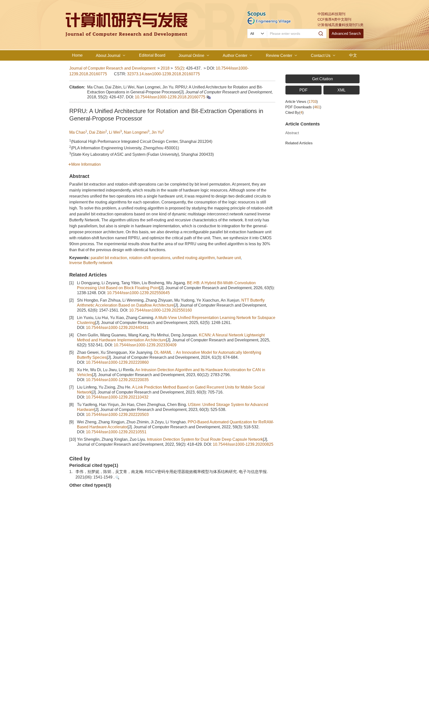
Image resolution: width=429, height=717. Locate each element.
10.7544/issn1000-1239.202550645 (138, 293)
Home (77, 55)
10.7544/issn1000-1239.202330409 (145, 345)
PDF (303, 90)
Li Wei (114, 132)
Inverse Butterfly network (90, 263)
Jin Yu (156, 132)
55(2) (179, 68)
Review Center (279, 55)
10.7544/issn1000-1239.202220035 (117, 380)
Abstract (292, 133)
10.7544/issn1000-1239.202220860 (117, 362)
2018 (165, 68)
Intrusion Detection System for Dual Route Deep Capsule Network (205, 439)
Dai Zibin (97, 132)
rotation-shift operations (149, 258)
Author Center (235, 55)
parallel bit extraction (109, 258)
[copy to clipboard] (208, 97)
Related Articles (299, 143)
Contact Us (320, 55)
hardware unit (229, 258)
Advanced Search (346, 33)
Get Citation (322, 79)
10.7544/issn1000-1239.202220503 (117, 414)
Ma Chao (77, 132)
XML (341, 90)
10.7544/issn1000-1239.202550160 (160, 310)
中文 (353, 55)
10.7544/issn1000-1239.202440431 (117, 327)
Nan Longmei (136, 132)
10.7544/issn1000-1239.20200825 (243, 444)
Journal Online (191, 55)
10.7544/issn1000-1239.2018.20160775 (170, 97)
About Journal (108, 55)
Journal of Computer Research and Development (112, 68)
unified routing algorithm (193, 258)
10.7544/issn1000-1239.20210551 (116, 432)
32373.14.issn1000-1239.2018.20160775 (163, 74)
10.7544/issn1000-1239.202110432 (117, 397)
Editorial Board (152, 55)
